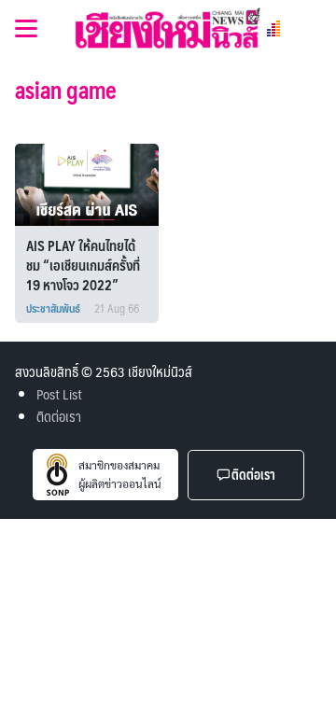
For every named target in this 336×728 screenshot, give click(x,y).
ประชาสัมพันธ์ (53, 308)
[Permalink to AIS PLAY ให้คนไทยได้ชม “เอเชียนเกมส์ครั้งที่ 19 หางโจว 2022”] (90, 182)
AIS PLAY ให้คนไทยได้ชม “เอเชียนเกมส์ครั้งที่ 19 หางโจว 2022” (83, 264)
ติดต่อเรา (58, 415)
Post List (59, 393)
